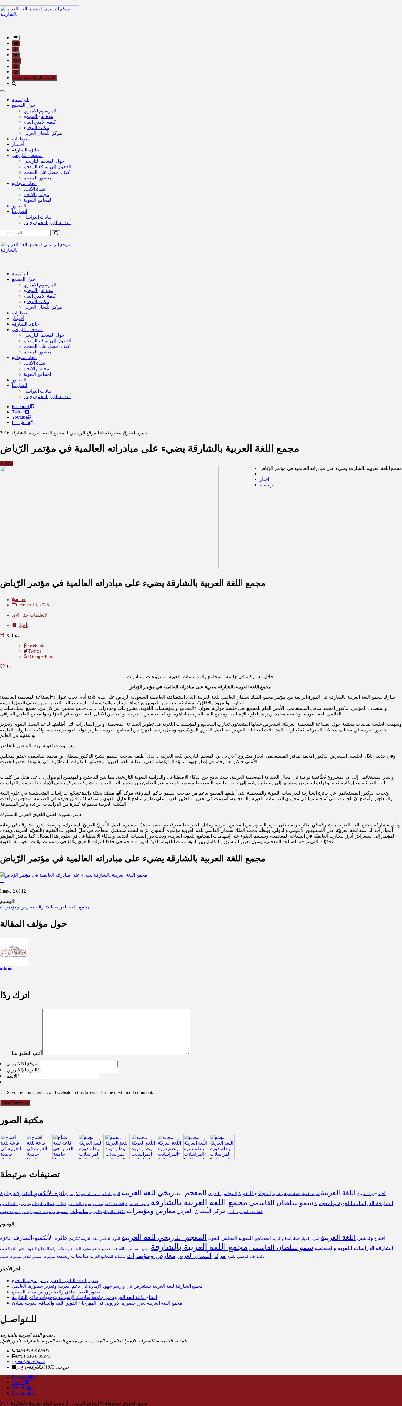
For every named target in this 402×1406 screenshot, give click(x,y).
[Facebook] (32, 406)
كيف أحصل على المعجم (47, 172)
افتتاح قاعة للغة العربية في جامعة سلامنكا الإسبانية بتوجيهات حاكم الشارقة (84, 1297)
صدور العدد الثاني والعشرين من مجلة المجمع (55, 1280)
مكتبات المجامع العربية (107, 1212)
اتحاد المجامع (24, 183)
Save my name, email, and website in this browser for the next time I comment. (80, 1092)
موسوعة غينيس (10, 1212)
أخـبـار (18, 144)
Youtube (19, 417)
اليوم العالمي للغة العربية (100, 1194)
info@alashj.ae (30, 1361)
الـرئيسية (20, 99)
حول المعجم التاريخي (44, 161)
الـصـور (19, 205)
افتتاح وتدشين (371, 1193)
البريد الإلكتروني (23, 1069)
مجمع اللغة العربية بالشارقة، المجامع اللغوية (59, 1204)
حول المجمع (23, 105)
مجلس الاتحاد (36, 194)
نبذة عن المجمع (38, 116)
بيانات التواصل (37, 216)
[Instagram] (32, 422)
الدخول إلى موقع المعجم (47, 166)
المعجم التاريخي (27, 155)
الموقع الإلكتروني (23, 1063)
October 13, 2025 (32, 604)
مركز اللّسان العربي (43, 133)
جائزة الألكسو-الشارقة (40, 1193)
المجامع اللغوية (38, 200)
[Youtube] (29, 417)
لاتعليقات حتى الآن (29, 615)
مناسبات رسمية (72, 1211)
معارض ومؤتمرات (17, 906)
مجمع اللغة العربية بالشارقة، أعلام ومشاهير (120, 1204)
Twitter (18, 411)
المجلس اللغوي (222, 1193)
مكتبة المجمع (36, 127)
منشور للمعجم (38, 177)
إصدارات (20, 138)
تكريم (74, 1193)
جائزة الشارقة (25, 149)
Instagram (21, 422)
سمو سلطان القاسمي (281, 1203)
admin (20, 599)
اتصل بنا (19, 211)
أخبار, (23, 625)
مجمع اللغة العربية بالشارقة (63, 906)
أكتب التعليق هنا (27, 1053)
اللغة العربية (338, 1193)
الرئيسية (268, 484)
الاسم (13, 1075)
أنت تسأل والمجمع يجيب (34, 78)
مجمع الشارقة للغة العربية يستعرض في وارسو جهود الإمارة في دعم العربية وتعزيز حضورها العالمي (107, 1286)
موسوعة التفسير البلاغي (38, 1212)
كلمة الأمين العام (40, 121)
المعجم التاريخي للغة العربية (164, 1192)
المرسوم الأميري (40, 110)
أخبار (264, 479)
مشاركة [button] (12, 635)
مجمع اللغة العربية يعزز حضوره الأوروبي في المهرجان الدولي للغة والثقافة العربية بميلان (97, 1302)
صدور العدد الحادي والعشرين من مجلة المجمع (56, 1291)
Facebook (21, 406)
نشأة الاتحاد (34, 188)
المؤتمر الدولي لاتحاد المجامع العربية (296, 1194)
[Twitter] (27, 411)
